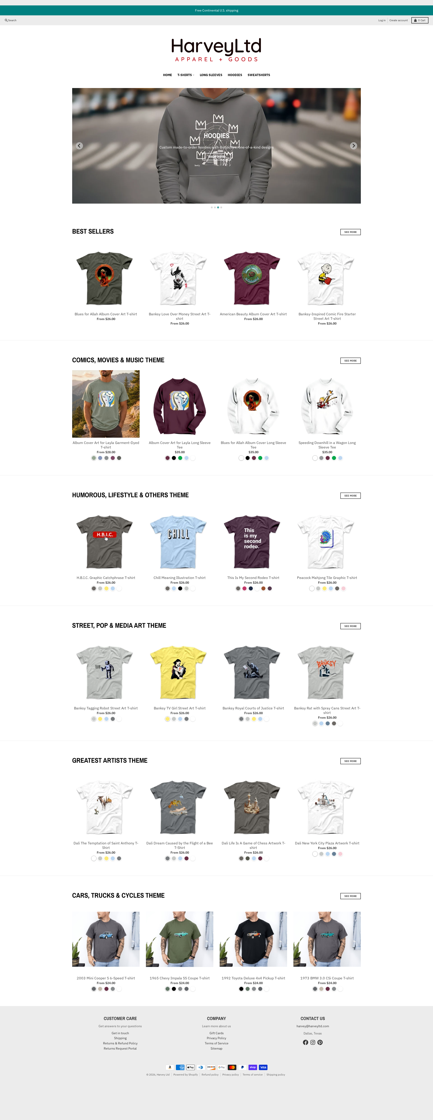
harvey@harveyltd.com (313, 1026)
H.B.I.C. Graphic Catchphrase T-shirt (106, 577)
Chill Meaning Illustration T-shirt (180, 577)
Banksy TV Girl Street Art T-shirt (180, 708)
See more (350, 232)
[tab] (212, 207)
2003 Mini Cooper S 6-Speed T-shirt (106, 978)
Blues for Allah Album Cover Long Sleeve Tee (253, 444)
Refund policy (210, 1074)
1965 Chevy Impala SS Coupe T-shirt (180, 978)
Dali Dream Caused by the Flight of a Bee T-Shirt (179, 845)
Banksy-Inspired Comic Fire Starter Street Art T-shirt (327, 316)
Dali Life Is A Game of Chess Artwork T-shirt (253, 845)
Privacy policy (230, 1074)
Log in (382, 20)
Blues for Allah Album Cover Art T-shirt (106, 314)
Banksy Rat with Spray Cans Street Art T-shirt (327, 710)
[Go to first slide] (353, 145)
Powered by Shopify (185, 1074)
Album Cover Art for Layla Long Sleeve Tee (180, 444)
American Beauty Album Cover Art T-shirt (253, 314)
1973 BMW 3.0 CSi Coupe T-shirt (327, 978)
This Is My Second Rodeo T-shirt (253, 577)
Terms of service (253, 1074)
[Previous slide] (79, 145)
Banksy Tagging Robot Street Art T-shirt (106, 708)
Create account (398, 20)
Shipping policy (276, 1074)
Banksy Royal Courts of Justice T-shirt (253, 708)
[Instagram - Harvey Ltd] (313, 1042)
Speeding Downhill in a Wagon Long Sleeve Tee (327, 444)
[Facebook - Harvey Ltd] (305, 1042)
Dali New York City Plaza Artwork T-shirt (327, 843)
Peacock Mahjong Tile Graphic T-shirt (327, 577)
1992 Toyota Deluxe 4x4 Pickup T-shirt (253, 978)
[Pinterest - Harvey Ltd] (320, 1042)
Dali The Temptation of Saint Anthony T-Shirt (106, 845)
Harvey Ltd (163, 1074)
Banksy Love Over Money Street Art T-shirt (179, 316)
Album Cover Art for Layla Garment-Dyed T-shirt (106, 444)
